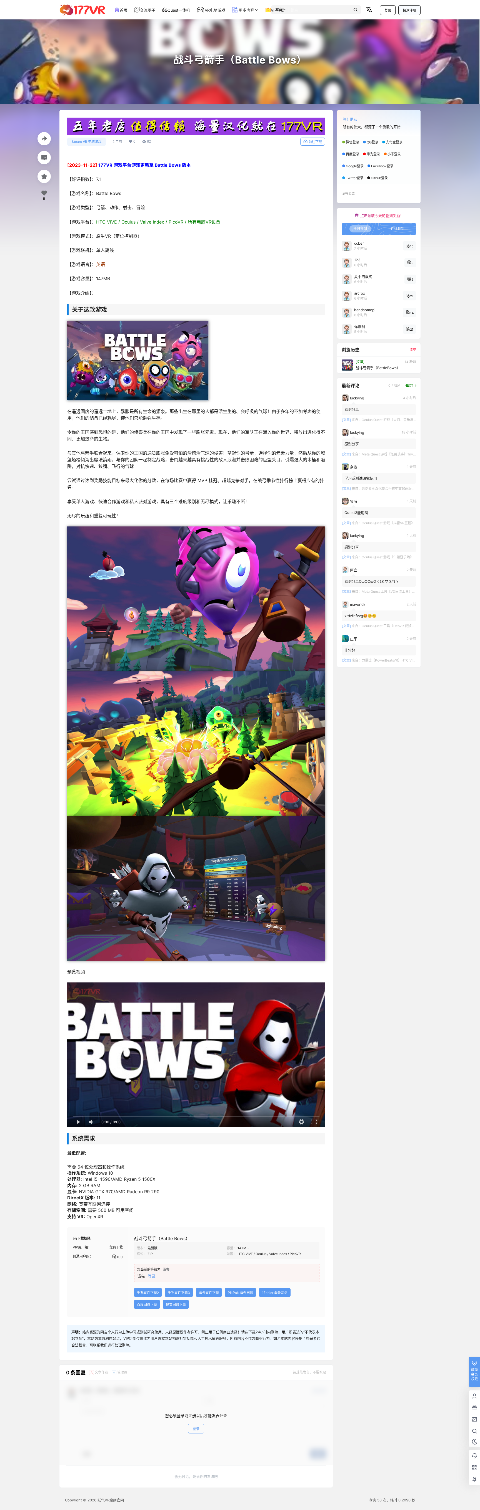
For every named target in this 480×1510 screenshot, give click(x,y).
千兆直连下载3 (179, 1293)
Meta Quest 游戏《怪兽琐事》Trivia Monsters (396, 454)
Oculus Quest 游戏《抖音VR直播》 (388, 523)
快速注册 (409, 10)
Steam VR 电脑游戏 (86, 142)
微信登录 (352, 142)
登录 (387, 10)
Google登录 (355, 166)
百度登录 (352, 154)
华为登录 (373, 154)
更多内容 (246, 10)
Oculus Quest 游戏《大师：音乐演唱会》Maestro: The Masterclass (413, 420)
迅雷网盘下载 (176, 1305)
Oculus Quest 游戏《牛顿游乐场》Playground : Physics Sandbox (411, 557)
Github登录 (379, 178)
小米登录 (394, 154)
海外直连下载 (209, 1293)
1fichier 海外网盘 (275, 1293)
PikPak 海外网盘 (240, 1293)
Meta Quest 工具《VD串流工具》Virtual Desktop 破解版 (404, 591)
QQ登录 (372, 142)
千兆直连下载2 (148, 1293)
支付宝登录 (394, 142)
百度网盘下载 (147, 1305)
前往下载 (315, 142)
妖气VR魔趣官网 (110, 1500)
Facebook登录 (382, 166)
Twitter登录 (354, 178)
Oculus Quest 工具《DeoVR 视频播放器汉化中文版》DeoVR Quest (412, 626)
